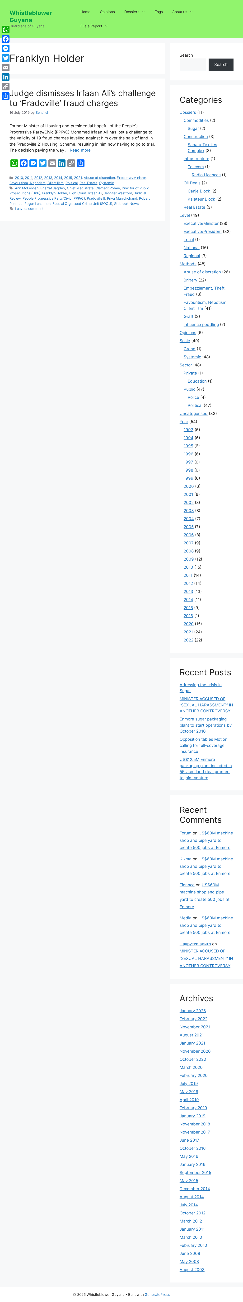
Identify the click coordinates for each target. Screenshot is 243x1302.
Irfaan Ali (95, 193)
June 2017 (189, 1140)
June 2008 (190, 1253)
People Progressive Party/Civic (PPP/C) (54, 198)
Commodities (196, 120)
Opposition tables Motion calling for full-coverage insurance (203, 745)
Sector (186, 365)
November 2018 (195, 1124)
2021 (78, 178)
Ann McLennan (26, 188)
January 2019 (193, 1116)
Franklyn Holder (54, 193)
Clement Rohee (107, 188)
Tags (159, 12)
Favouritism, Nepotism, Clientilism (36, 183)
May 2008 (189, 1261)
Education (197, 381)
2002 (189, 502)
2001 (188, 494)
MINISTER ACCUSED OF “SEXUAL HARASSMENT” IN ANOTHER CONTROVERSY (206, 704)
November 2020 (195, 1051)
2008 (189, 551)
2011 (28, 178)
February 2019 (193, 1107)
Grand (190, 348)
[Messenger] (5, 48)
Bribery (190, 280)
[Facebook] (5, 39)
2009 (189, 559)
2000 (189, 486)
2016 (188, 615)
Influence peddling (201, 324)
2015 (68, 178)
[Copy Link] (5, 86)
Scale (185, 340)
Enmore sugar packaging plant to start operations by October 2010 (206, 725)
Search (186, 55)
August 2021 (192, 1035)
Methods (188, 263)
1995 (188, 446)
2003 (189, 510)
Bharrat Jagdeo (52, 188)
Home (85, 12)
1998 (188, 470)
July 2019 (189, 1083)
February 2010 (193, 1245)
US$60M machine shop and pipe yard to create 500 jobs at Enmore (206, 840)
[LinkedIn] (5, 77)
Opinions (107, 12)
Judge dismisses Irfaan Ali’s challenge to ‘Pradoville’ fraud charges (82, 98)
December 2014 (195, 1188)
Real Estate (88, 183)
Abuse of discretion (99, 178)
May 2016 (189, 1156)
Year (184, 421)
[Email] (5, 67)
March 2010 (191, 1237)
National (192, 247)
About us (179, 12)
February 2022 (193, 1018)
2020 (189, 623)
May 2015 (189, 1180)
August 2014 (192, 1196)
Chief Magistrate (80, 188)
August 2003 (192, 1269)
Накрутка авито (195, 944)
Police (193, 397)
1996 (188, 454)
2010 (19, 178)
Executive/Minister (131, 178)
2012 (38, 178)
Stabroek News (126, 204)
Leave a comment (29, 209)
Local (189, 239)
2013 (48, 178)
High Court (77, 193)
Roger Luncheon (37, 204)
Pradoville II (96, 198)
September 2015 (195, 1172)
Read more (80, 150)
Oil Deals (192, 183)
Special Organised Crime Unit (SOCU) (82, 204)
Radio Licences (206, 175)
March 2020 (191, 1067)
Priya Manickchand (122, 198)
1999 (188, 478)
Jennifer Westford (118, 193)
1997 (188, 462)
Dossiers (131, 12)
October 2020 (193, 1059)
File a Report (91, 26)
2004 (189, 518)
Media (186, 918)
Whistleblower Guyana (30, 16)
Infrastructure (196, 158)
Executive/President (203, 231)
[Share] (5, 96)
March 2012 (191, 1221)
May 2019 (189, 1091)
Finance (187, 885)
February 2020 (194, 1075)
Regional (192, 255)
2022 (188, 640)
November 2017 (195, 1132)
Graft (188, 316)
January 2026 (193, 1010)
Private (190, 373)
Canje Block (199, 191)
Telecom (196, 166)
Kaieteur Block (201, 199)
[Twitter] (5, 58)
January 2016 (193, 1164)
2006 (189, 535)
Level (185, 215)
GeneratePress (157, 1294)
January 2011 (192, 1229)
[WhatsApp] (5, 29)
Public (189, 389)
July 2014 (189, 1205)
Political (71, 183)
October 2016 (193, 1148)
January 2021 (192, 1043)
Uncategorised (194, 413)
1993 (188, 429)
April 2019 (189, 1099)
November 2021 (195, 1027)
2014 (58, 178)
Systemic (106, 183)
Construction (196, 136)
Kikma (186, 859)
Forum (186, 833)
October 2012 (193, 1213)
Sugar (193, 128)
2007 (189, 543)
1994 (188, 437)
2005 (189, 526)
